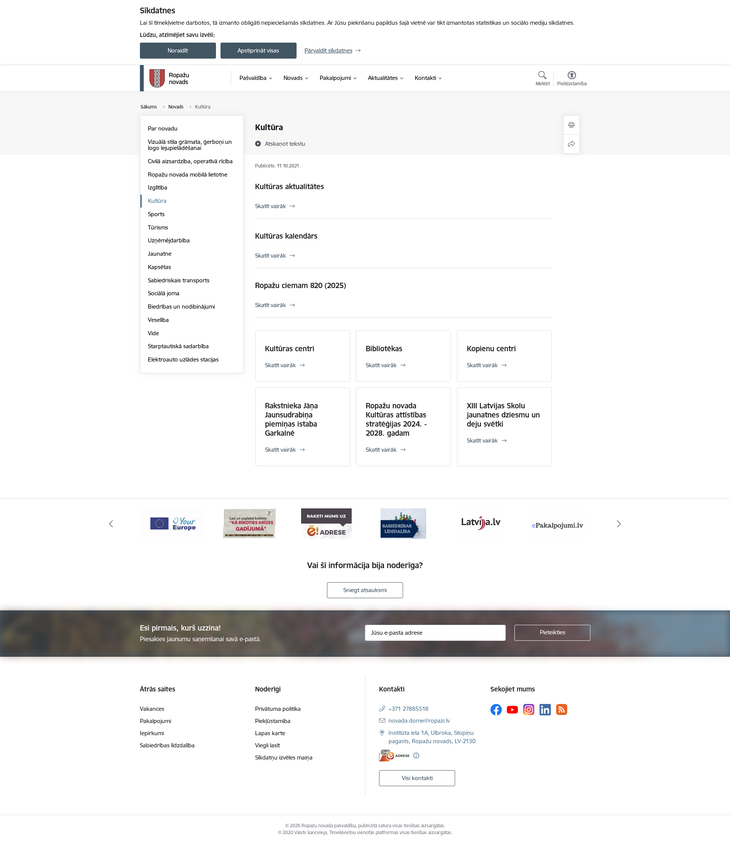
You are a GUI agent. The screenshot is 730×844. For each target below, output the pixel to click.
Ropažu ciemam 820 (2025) (300, 285)
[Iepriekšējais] (111, 523)
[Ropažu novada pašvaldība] (169, 78)
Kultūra (157, 200)
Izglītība (157, 187)
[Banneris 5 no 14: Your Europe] (172, 523)
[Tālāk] (619, 523)
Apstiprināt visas (258, 50)
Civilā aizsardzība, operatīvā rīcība (190, 161)
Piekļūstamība (272, 721)
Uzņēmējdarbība (169, 240)
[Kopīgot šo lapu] (571, 144)
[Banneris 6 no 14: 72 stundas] (249, 523)
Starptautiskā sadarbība (178, 346)
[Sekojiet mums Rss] (561, 709)
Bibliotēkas (384, 348)
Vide (153, 333)
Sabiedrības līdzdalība (167, 745)
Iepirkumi (152, 733)
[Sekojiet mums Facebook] (496, 709)
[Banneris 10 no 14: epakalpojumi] (557, 523)
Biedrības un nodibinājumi (181, 306)
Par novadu (163, 128)
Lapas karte (270, 733)
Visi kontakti (417, 778)
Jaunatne (159, 253)
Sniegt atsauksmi (365, 590)
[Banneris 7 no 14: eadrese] (326, 523)
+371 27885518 (408, 708)
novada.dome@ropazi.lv (419, 720)
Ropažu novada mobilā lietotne (187, 174)
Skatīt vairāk (270, 206)
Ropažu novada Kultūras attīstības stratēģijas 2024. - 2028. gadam (396, 419)
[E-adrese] (394, 755)
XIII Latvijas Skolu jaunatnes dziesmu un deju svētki (503, 414)
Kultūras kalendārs (286, 235)
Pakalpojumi (155, 721)
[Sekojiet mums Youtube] (512, 709)
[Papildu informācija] (416, 755)
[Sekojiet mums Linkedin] (545, 709)
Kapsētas (159, 267)
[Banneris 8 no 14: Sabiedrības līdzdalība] (403, 523)
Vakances (152, 708)
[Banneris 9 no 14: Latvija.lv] (480, 523)
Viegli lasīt (267, 745)
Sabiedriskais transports (178, 280)
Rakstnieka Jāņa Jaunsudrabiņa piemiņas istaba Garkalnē (291, 419)
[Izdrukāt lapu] (571, 125)
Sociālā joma (163, 293)
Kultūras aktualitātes (289, 186)
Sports (156, 214)
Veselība (158, 319)
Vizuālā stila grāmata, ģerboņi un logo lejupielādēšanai (190, 144)
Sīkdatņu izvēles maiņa (284, 757)
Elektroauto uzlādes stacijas (183, 359)
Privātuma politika (278, 708)
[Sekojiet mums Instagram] (529, 709)
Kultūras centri (289, 348)
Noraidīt (178, 50)
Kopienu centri (491, 348)
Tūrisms (158, 227)
